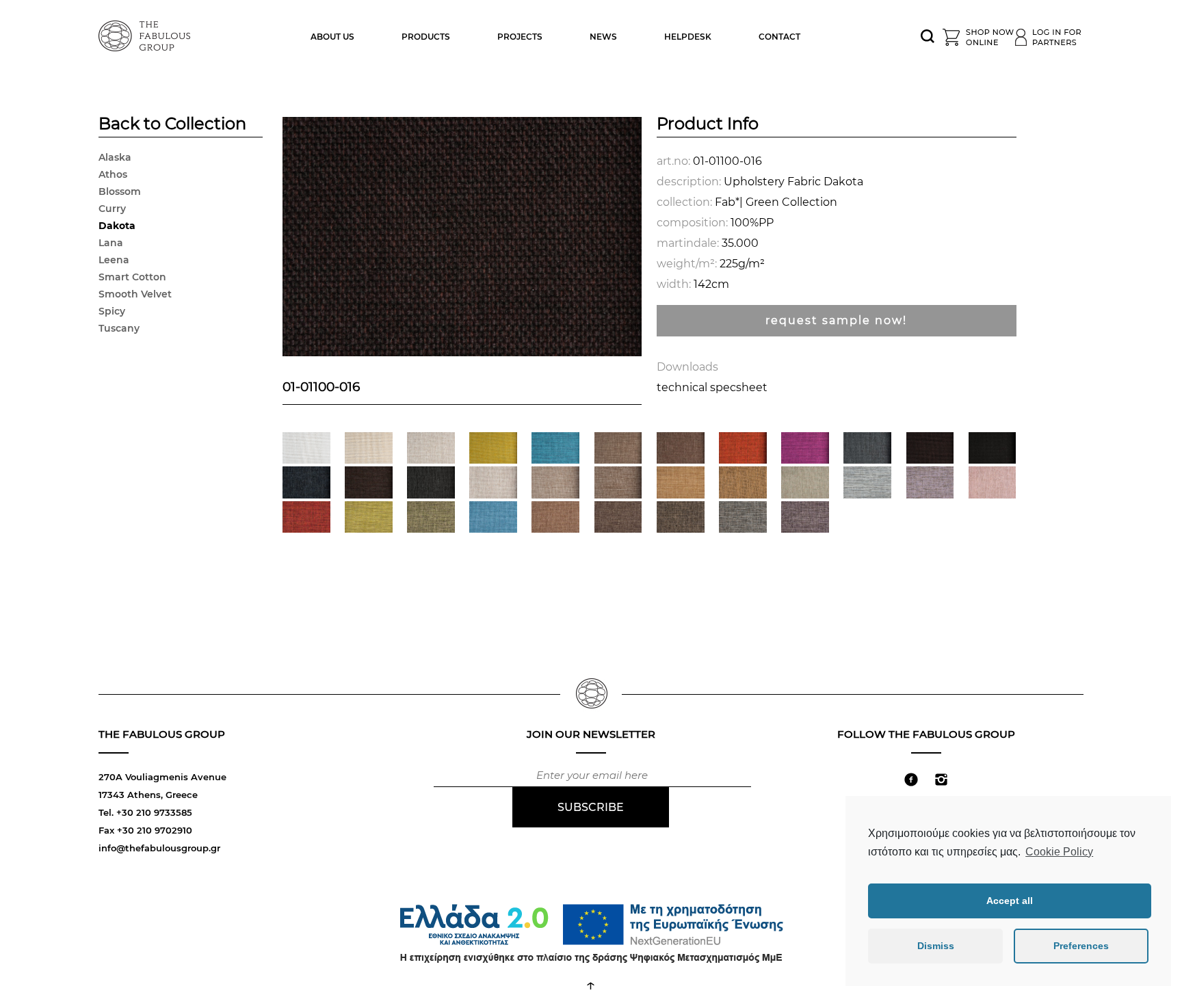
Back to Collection (172, 125)
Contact (779, 36)
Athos (112, 174)
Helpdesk (687, 36)
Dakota (116, 226)
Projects (519, 36)
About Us (332, 36)
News (603, 36)
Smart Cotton (132, 277)
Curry (112, 208)
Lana (110, 243)
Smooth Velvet (135, 294)
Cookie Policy (1059, 852)
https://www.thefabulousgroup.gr (146, 34)
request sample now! (836, 320)
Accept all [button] (1009, 900)
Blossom (119, 191)
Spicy (111, 311)
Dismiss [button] (935, 945)
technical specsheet (712, 387)
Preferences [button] (1081, 945)
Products (426, 36)
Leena (113, 260)
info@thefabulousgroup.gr (159, 847)
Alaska (114, 157)
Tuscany (119, 328)
